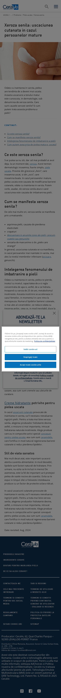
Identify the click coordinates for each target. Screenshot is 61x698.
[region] (30, 349)
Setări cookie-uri (30, 349)
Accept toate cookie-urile (30, 365)
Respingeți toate (30, 357)
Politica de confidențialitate (44, 341)
